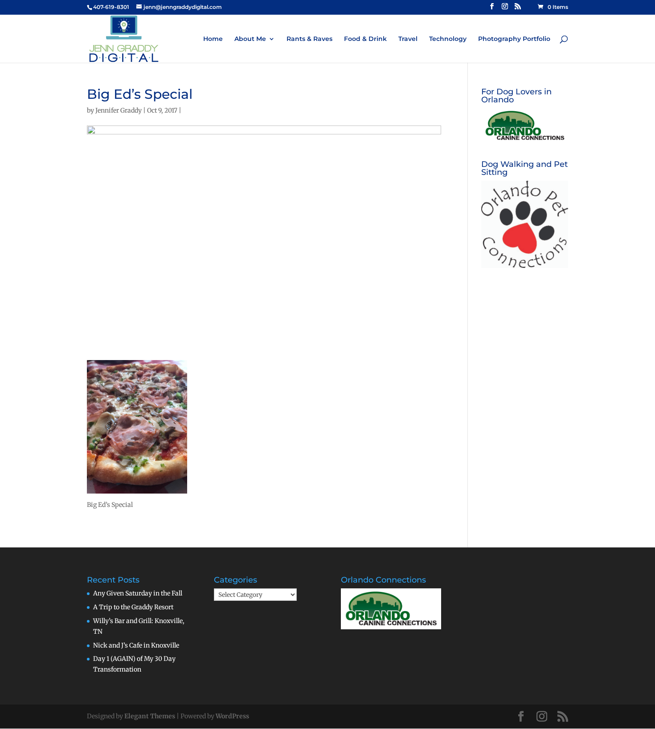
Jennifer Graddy (118, 110)
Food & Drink (365, 39)
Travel (408, 39)
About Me (250, 39)
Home (213, 39)
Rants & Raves (309, 39)
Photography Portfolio (514, 39)
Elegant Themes (149, 716)
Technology (448, 39)
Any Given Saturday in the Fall (137, 593)
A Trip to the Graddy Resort (133, 607)
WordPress (232, 716)
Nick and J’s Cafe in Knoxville (136, 645)
